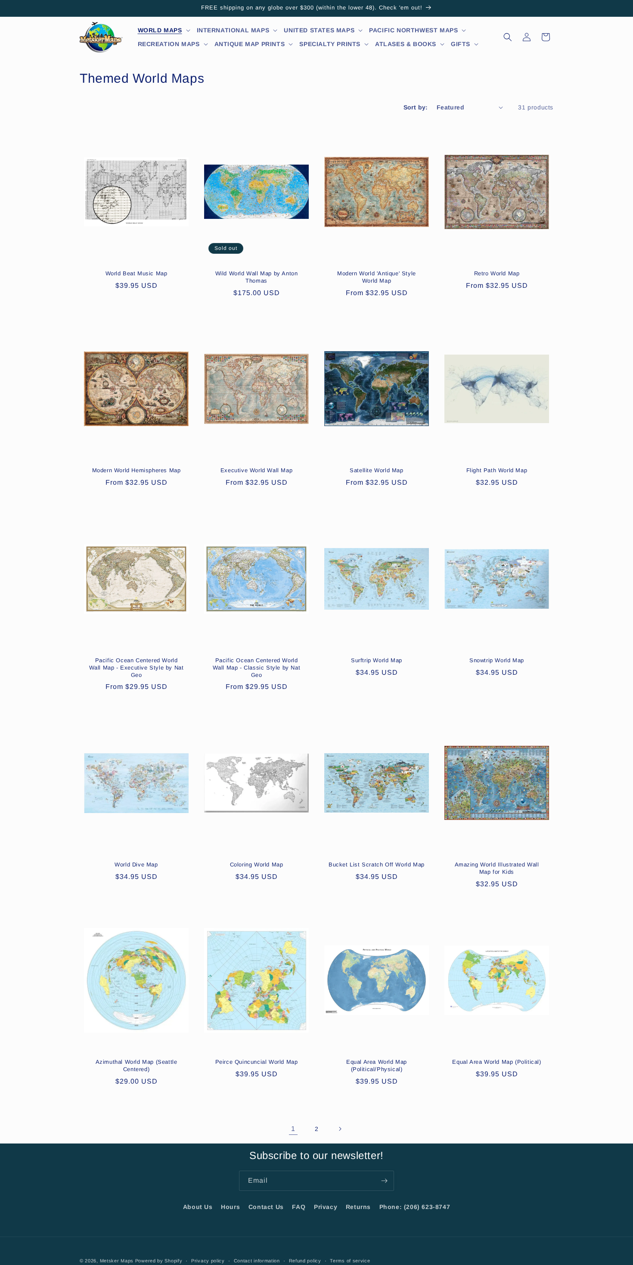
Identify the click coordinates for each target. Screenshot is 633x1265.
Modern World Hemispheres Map (136, 470)
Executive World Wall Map (256, 470)
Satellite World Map (376, 470)
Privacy (325, 1206)
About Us (198, 1206)
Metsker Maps (116, 1260)
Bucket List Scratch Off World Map (377, 864)
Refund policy (305, 1260)
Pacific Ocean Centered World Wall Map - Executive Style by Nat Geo (136, 667)
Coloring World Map (256, 864)
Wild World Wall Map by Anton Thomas (256, 277)
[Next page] (339, 1128)
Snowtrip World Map (496, 660)
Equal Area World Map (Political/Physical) (376, 1065)
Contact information (257, 1260)
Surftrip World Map (376, 660)
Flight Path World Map (497, 470)
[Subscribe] (384, 1181)
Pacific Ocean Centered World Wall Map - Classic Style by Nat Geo (257, 667)
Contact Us (266, 1206)
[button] (164, 30)
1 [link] (293, 1128)
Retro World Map (497, 273)
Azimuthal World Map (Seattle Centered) (136, 1065)
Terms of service (350, 1260)
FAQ (298, 1206)
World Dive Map (136, 864)
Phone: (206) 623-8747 (414, 1206)
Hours (230, 1206)
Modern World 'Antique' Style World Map (376, 277)
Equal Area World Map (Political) (496, 1062)
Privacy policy (208, 1260)
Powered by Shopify (159, 1260)
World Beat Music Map (137, 273)
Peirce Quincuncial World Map (256, 1062)
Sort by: (415, 107)
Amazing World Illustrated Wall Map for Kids (497, 868)
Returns (358, 1206)
